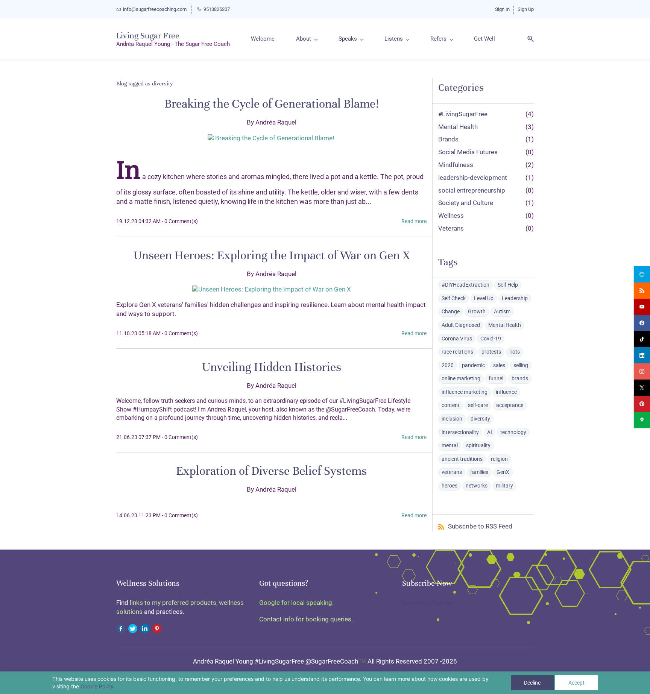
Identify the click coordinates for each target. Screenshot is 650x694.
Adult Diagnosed (461, 325)
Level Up (484, 298)
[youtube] (642, 307)
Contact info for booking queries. (306, 619)
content (451, 405)
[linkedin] (642, 355)
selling (520, 365)
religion (499, 459)
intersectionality (460, 432)
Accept (576, 683)
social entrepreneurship (471, 190)
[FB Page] (120, 628)
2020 (448, 365)
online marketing (461, 378)
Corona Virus (457, 339)
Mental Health (458, 127)
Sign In (502, 9)
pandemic (473, 365)
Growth (477, 311)
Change (451, 311)
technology (513, 432)
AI (489, 432)
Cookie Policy (97, 686)
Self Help (508, 285)
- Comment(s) (180, 221)
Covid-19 (490, 339)
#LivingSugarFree (462, 114)
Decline (532, 683)
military (504, 486)
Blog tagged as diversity (144, 83)
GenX (503, 472)
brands (520, 378)
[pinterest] (642, 404)
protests (491, 352)
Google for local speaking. (296, 602)
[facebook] (642, 323)
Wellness (451, 215)
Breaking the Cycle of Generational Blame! (271, 104)
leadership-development (472, 177)
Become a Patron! (427, 602)
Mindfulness (455, 165)
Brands (448, 139)
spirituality (478, 445)
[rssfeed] (642, 290)
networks (476, 486)
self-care (478, 405)
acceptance (509, 405)
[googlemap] (642, 420)
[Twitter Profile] (132, 628)
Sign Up (526, 9)
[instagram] (642, 371)
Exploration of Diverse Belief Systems (271, 471)
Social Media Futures (468, 152)
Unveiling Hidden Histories (271, 367)
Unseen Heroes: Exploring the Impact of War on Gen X (272, 255)
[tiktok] (642, 339)
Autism (502, 311)
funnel (496, 378)
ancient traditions (462, 459)
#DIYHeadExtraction (465, 285)
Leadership (515, 298)
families (479, 472)
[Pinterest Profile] (156, 628)
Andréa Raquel (275, 122)
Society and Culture (465, 203)
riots (514, 352)
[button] (528, 39)
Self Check (454, 298)
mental (450, 445)
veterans (452, 472)
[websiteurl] (642, 274)
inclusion (452, 419)
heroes (449, 486)
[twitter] (642, 388)
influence (506, 392)
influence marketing (464, 392)
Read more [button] (414, 221)
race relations (457, 352)
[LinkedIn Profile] (144, 628)
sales (499, 365)
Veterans (451, 228)
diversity (480, 419)
